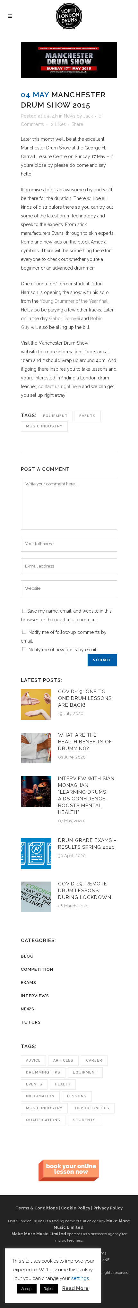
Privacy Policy (108, 1208)
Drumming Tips (43, 1072)
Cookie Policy (75, 1208)
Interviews (35, 995)
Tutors (31, 1022)
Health (63, 1084)
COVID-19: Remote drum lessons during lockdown (84, 890)
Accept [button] (27, 1289)
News (69, 116)
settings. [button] (80, 1278)
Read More (75, 1288)
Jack (88, 116)
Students (84, 1120)
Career (94, 1060)
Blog (27, 956)
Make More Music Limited (39, 1233)
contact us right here (59, 386)
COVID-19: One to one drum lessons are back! (85, 698)
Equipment (55, 416)
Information (40, 1096)
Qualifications (43, 1120)
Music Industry (44, 426)
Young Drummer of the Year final (74, 301)
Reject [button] (49, 1289)
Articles (63, 1060)
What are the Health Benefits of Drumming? (85, 741)
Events (87, 416)
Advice (33, 1060)
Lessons (77, 1096)
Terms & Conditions (36, 1208)
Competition (37, 969)
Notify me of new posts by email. (63, 649)
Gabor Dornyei (64, 318)
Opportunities (92, 1108)
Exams (28, 982)
